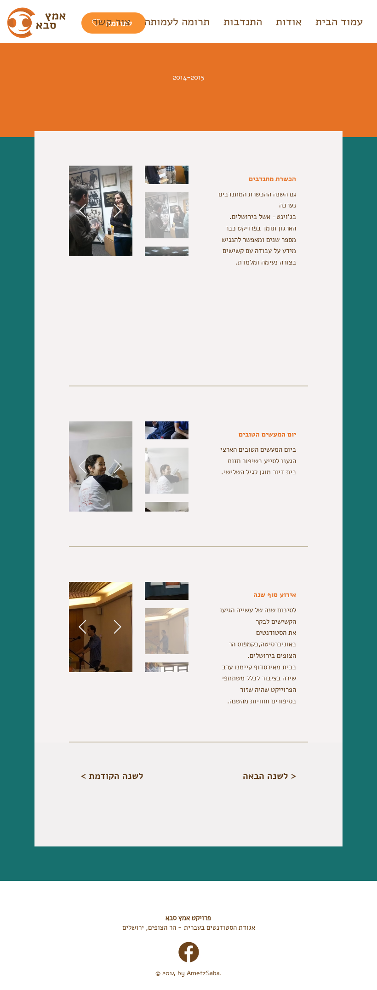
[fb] (189, 952)
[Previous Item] (117, 211)
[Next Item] (82, 211)
